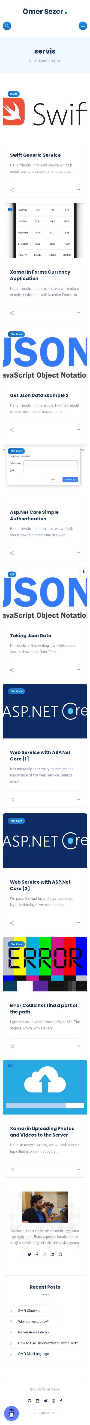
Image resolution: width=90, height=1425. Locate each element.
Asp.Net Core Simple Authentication (34, 515)
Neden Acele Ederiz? (33, 1332)
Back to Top (47, 1413)
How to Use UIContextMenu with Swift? (48, 1343)
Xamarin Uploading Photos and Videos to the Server (42, 1131)
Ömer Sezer (45, 11)
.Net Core (16, 334)
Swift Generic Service (35, 155)
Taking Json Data (30, 635)
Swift (13, 94)
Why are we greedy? (33, 1322)
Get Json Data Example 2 (39, 395)
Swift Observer (29, 1311)
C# (12, 574)
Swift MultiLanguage (33, 1354)
